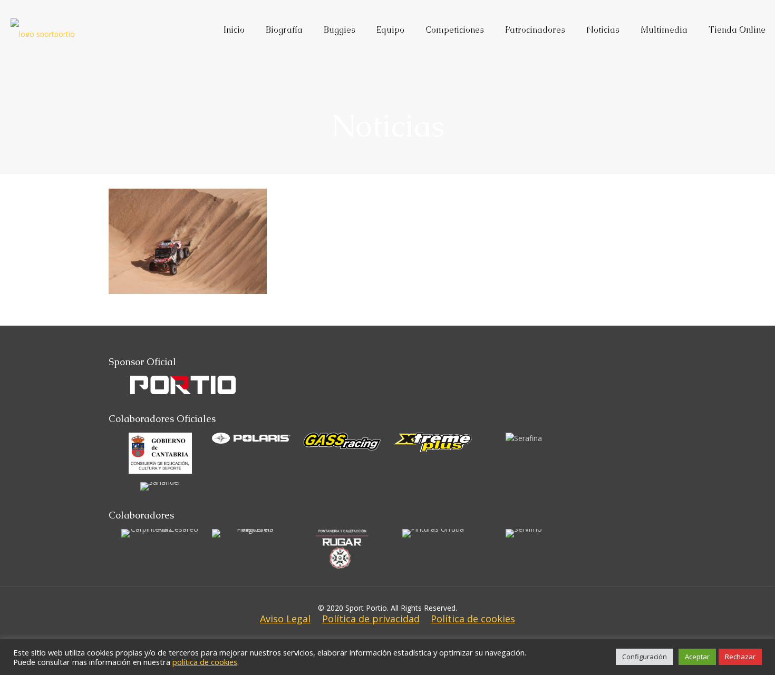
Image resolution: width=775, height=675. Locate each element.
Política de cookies (473, 618)
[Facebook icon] (363, 637)
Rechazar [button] (740, 656)
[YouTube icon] (379, 637)
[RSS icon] (411, 637)
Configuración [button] (644, 656)
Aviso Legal (285, 618)
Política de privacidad (371, 618)
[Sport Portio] (43, 18)
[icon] (395, 637)
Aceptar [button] (697, 656)
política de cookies (204, 662)
